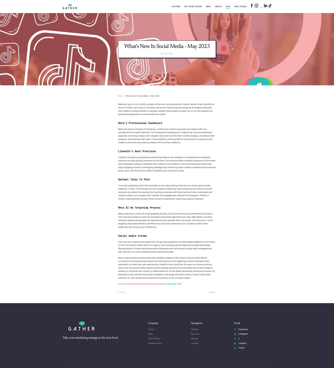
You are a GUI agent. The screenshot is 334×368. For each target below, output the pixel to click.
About (208, 6)
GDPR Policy (154, 338)
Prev (122, 292)
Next (211, 292)
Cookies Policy (155, 343)
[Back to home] (70, 6)
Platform (176, 6)
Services (195, 334)
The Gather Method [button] (193, 6)
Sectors (194, 338)
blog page (172, 283)
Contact (218, 6)
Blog (228, 6)
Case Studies (240, 6)
